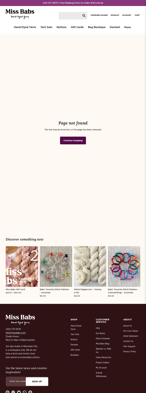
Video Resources (103, 357)
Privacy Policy (129, 352)
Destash (74, 345)
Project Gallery (102, 363)
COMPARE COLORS (99, 15)
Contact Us (128, 341)
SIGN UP (37, 381)
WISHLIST (115, 15)
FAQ (98, 328)
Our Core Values (130, 331)
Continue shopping (73, 140)
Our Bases (100, 333)
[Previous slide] (8, 266)
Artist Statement (130, 336)
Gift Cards (75, 350)
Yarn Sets (75, 334)
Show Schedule (103, 338)
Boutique (75, 355)
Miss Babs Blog (102, 344)
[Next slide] (36, 266)
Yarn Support (129, 346)
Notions (74, 339)
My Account (101, 368)
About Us (127, 326)
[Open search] (73, 15)
